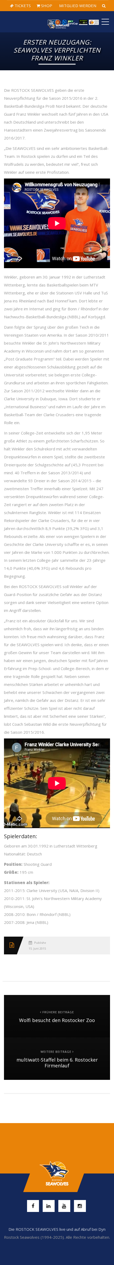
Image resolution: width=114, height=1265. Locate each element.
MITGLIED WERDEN (77, 5)
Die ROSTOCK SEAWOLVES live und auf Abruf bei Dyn (57, 1229)
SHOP (46, 5)
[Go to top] (57, 1173)
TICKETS (22, 5)
